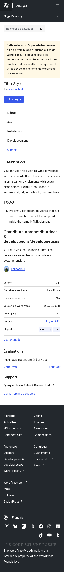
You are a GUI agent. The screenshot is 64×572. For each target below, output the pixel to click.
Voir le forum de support (19, 393)
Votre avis (10, 367)
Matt (9, 489)
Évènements (42, 452)
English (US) (53, 321)
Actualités (10, 422)
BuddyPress (13, 501)
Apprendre (10, 446)
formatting (45, 329)
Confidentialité (13, 435)
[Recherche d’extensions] (41, 28)
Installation (14, 131)
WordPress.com (16, 482)
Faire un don (44, 459)
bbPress (11, 495)
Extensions (41, 428)
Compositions (43, 435)
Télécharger (13, 99)
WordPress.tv (14, 471)
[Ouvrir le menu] (58, 5)
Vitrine (38, 416)
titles (56, 329)
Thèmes (39, 422)
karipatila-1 (16, 89)
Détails (11, 112)
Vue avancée (12, 339)
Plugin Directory (13, 16)
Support (12, 150)
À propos (9, 416)
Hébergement (12, 428)
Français (17, 517)
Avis (9, 122)
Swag (39, 465)
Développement (17, 140)
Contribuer (40, 446)
